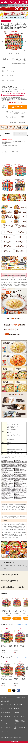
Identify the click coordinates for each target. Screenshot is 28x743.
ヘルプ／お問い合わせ (19, 697)
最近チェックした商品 (6, 704)
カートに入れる (17, 106)
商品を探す (4, 697)
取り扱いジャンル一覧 (6, 708)
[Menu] (2, 2)
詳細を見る (6, 618)
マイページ (4, 724)
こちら (19, 737)
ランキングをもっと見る (22, 624)
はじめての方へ (18, 708)
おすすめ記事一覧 (5, 716)
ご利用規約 (16, 712)
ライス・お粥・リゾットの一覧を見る (16, 117)
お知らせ (16, 701)
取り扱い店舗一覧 (5, 712)
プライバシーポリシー (19, 716)
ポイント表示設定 (5, 727)
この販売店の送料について (19, 63)
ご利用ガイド (4, 731)
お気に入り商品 (5, 701)
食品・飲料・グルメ (13, 5)
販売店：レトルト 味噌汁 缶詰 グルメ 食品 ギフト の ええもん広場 (14, 59)
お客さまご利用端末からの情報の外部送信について (19, 722)
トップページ (4, 5)
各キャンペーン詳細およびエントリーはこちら (13, 95)
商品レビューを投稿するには (18, 122)
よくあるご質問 (18, 704)
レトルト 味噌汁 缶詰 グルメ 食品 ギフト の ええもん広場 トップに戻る (13, 112)
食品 (22, 5)
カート (3, 720)
